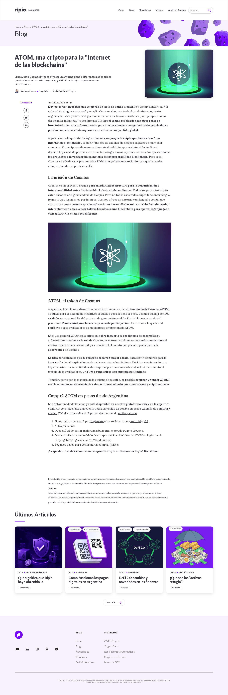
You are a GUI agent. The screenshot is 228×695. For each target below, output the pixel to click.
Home (18, 27)
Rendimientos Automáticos (119, 651)
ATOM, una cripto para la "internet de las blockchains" (60, 27)
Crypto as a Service (115, 656)
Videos (159, 10)
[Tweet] (26, 117)
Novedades (145, 10)
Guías (121, 10)
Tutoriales (81, 656)
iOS (146, 421)
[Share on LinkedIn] (26, 125)
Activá (59, 426)
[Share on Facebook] (26, 110)
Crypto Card (111, 646)
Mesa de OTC (112, 662)
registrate (97, 421)
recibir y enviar (127, 413)
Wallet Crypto (112, 640)
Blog (131, 10)
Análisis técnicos (177, 10)
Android (135, 421)
